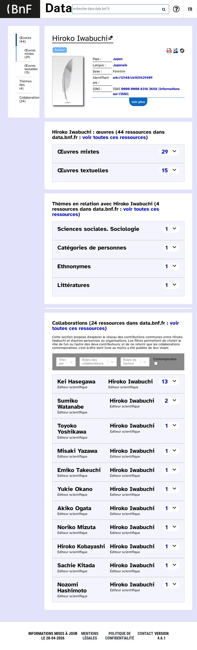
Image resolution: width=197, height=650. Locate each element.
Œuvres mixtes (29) (28, 54)
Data (58, 9)
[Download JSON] (182, 52)
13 (165, 382)
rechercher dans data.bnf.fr (91, 9)
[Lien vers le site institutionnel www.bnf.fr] (20, 9)
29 (164, 152)
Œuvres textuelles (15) (28, 69)
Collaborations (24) (25, 99)
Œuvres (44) (25, 39)
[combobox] (120, 9)
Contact (145, 633)
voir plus (138, 102)
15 (165, 171)
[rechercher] (163, 8)
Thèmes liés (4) (25, 85)
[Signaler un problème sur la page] (110, 39)
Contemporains (165, 359)
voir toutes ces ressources (114, 137)
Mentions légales (89, 635)
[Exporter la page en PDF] (169, 52)
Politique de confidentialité (119, 635)
